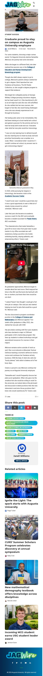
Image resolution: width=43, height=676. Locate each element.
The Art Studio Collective (15, 438)
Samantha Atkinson (25, 434)
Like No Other (22, 431)
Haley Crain (10, 556)
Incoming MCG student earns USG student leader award (21, 635)
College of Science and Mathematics (18, 427)
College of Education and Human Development (17, 423)
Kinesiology (10, 431)
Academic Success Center (14, 196)
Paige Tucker (11, 510)
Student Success (12, 34)
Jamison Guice (12, 642)
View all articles (21, 461)
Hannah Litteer (12, 601)
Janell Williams (12, 49)
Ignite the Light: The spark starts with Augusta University (21, 503)
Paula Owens (32, 219)
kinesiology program (12, 72)
